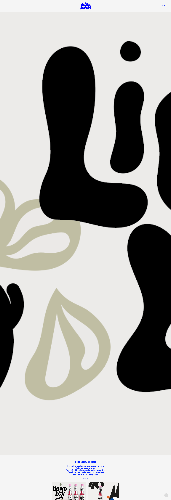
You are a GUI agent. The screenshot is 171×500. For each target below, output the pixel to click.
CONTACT (25, 5)
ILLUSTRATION (8, 5)
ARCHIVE (19, 5)
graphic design (87, 474)
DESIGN (14, 5)
